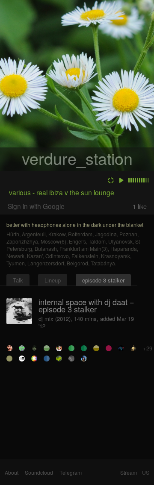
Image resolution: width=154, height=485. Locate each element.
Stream (128, 472)
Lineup (52, 280)
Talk (18, 280)
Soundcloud (39, 472)
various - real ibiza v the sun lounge (61, 192)
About (11, 472)
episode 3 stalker (103, 280)
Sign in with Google (36, 206)
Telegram (70, 472)
